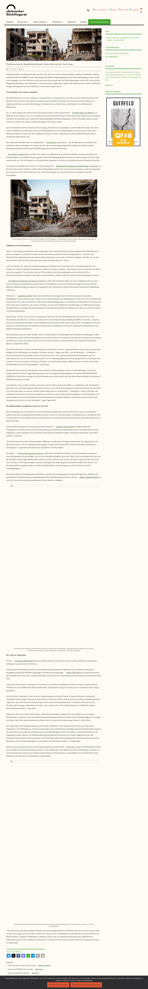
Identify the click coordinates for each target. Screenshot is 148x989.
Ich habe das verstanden (58, 985)
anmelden (108, 85)
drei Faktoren (51, 142)
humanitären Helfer (24, 296)
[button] (9, 956)
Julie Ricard (35, 973)
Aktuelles (9, 22)
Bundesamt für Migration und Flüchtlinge (72, 166)
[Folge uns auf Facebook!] (123, 10)
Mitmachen (72, 22)
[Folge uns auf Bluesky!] (113, 10)
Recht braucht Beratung (99, 22)
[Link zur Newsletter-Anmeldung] (100, 10)
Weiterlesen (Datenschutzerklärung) (86, 985)
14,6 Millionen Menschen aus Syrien (22, 281)
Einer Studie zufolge (16, 154)
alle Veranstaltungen (111, 56)
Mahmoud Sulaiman (44, 965)
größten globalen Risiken (89, 477)
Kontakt (83, 22)
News (22, 69)
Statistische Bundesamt (23, 661)
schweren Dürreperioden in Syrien (30, 453)
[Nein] (145, 982)
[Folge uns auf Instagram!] (134, 10)
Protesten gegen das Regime (83, 113)
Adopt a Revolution (73, 673)
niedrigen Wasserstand (64, 427)
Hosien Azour (39, 969)
